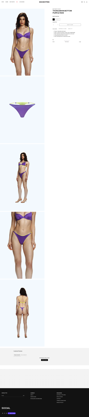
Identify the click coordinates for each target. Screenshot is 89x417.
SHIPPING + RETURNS (61, 394)
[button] (7, 2)
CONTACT (59, 398)
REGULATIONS (60, 396)
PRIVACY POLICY (60, 402)
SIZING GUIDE (33, 396)
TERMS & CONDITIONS (61, 400)
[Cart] (87, 2)
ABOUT (31, 394)
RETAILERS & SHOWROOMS (36, 398)
